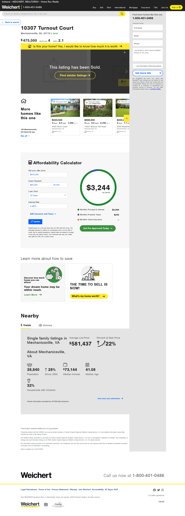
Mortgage (133, 7)
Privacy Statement (60, 489)
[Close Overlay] (124, 52)
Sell (101, 7)
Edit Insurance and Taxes (41, 214)
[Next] (126, 118)
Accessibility (98, 489)
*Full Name (138, 28)
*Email (136, 36)
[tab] (26, 326)
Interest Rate (33, 202)
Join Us (164, 7)
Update (36, 221)
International (120, 7)
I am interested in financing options (148, 66)
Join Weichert (84, 489)
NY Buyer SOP (111, 489)
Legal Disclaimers (29, 489)
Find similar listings (73, 75)
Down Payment (34, 181)
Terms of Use (44, 489)
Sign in (175, 7)
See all (24, 136)
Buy (94, 7)
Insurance (145, 7)
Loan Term (33, 191)
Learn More (33, 294)
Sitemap (73, 489)
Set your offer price (36, 170)
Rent (109, 7)
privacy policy (156, 89)
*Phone (136, 44)
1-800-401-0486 (32, 7)
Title (155, 7)
